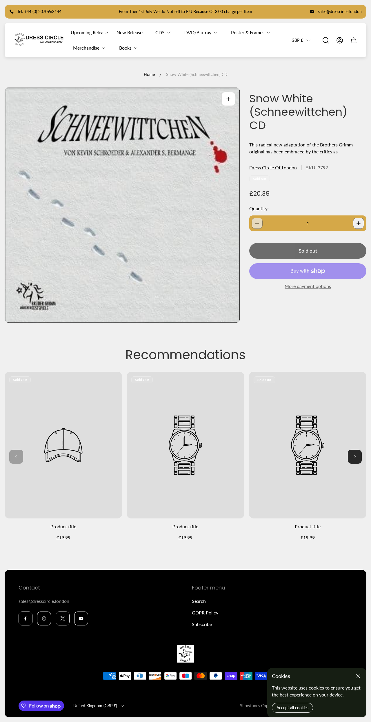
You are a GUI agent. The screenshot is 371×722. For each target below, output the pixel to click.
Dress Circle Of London (273, 167)
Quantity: (259, 208)
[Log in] (339, 40)
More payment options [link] (308, 286)
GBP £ (297, 40)
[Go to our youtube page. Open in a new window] (81, 618)
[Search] (325, 40)
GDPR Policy (205, 612)
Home (149, 74)
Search (199, 601)
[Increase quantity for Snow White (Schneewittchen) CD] (358, 223)
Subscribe (202, 624)
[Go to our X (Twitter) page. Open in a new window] (63, 618)
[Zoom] (228, 99)
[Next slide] (355, 457)
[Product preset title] (63, 445)
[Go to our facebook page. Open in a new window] (25, 618)
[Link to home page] (185, 654)
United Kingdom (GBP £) (95, 705)
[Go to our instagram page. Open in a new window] (44, 618)
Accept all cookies (292, 707)
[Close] (358, 676)
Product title (63, 526)
